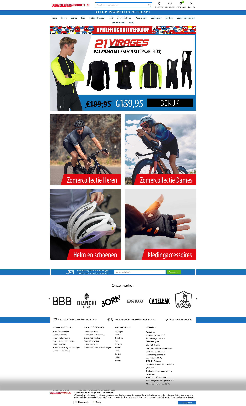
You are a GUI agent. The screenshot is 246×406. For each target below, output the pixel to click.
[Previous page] (49, 299)
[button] (119, 105)
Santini (118, 354)
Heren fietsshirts (59, 335)
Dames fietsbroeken (92, 338)
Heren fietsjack (59, 345)
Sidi (116, 341)
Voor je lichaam (124, 18)
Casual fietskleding (186, 18)
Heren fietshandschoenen (63, 341)
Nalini (117, 357)
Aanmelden (173, 272)
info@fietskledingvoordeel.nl (162, 381)
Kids (83, 18)
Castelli (118, 335)
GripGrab (119, 338)
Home (54, 18)
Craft (117, 351)
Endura (118, 348)
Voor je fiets (141, 18)
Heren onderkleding (61, 338)
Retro (131, 23)
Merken (169, 18)
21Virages (119, 332)
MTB (111, 18)
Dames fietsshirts (91, 332)
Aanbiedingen (118, 23)
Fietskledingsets (97, 18)
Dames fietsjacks (91, 345)
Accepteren (187, 403)
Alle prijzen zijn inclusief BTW (158, 384)
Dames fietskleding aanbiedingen (97, 348)
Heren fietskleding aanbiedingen (66, 348)
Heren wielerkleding (61, 351)
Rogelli (118, 361)
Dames (74, 18)
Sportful (118, 345)
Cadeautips (156, 18)
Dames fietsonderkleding (94, 335)
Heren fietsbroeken (61, 332)
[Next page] (197, 299)
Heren (64, 18)
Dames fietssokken (91, 341)
